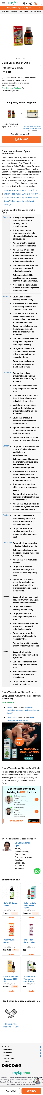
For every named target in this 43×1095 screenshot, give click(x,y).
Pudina (6, 515)
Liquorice (7, 372)
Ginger (6, 445)
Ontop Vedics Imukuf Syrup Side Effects (21, 197)
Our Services (7, 1052)
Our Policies (7, 1049)
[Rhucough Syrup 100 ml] (31, 929)
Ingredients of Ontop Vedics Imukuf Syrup (21, 190)
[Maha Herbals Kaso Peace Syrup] (31, 892)
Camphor (7, 217)
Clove (5, 296)
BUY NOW (31, 1091)
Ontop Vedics (21, 80)
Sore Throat (12, 717)
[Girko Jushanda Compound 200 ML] (11, 966)
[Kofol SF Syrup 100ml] (11, 892)
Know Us (5, 1046)
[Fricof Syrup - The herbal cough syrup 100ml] (31, 966)
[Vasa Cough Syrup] (11, 929)
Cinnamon (7, 542)
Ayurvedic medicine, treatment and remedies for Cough (23, 710)
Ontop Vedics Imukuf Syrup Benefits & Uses (22, 194)
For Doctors (6, 1055)
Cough (9, 707)
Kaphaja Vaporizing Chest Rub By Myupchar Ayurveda (32, 127)
